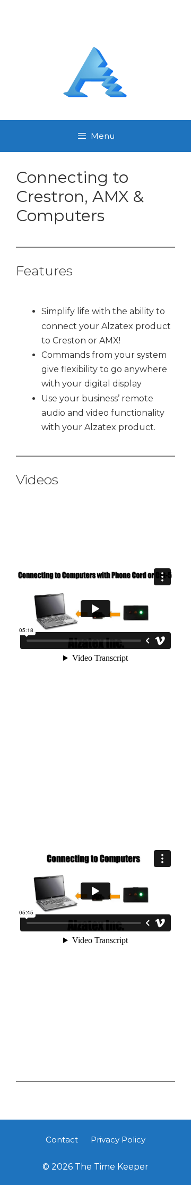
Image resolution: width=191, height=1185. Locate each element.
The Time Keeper (95, 27)
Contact (62, 1139)
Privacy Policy (118, 1139)
